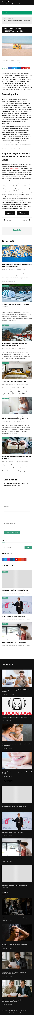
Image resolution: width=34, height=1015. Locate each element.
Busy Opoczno (14, 168)
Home (3, 1)
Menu (5, 12)
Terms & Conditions (18, 1012)
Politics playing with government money (13, 616)
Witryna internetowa (9, 523)
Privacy (4, 1012)
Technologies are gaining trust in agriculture (15, 590)
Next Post (24, 220)
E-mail (6, 515)
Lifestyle (7, 1)
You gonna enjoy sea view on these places (14, 642)
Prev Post (9, 220)
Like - (11, 213)
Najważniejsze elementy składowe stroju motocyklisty (16, 718)
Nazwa (6, 506)
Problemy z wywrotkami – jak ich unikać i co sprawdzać (16, 918)
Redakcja (23, 60)
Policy (9, 1012)
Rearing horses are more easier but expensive (14, 885)
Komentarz (7, 489)
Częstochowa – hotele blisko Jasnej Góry (14, 381)
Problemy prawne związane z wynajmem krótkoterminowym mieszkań (12, 1000)
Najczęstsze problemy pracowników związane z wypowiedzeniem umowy (14, 972)
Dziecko (5, 571)
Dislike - (23, 213)
